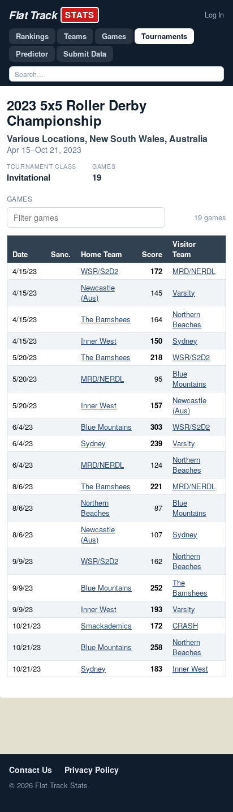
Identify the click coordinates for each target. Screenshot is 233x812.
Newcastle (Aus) (98, 292)
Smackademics (106, 625)
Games (114, 36)
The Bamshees (106, 319)
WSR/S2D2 (99, 271)
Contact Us (30, 769)
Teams (75, 36)
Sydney (184, 340)
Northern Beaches (186, 319)
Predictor (32, 53)
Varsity (183, 292)
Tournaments (164, 36)
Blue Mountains (189, 378)
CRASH (185, 625)
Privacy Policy (91, 769)
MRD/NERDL (193, 271)
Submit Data (84, 53)
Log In (214, 15)
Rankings (32, 36)
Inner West (98, 340)
